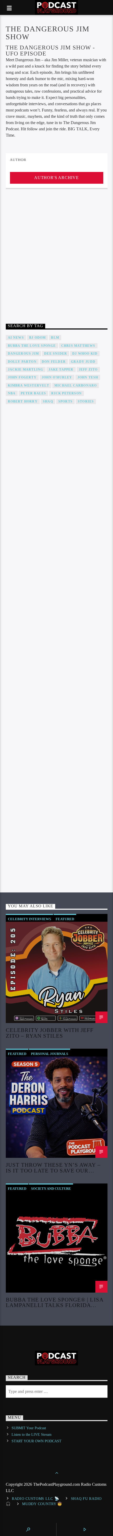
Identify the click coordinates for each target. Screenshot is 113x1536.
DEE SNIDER (55, 353)
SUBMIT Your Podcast (29, 1428)
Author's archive (56, 177)
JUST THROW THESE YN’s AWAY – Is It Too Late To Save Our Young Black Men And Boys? (53, 1167)
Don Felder (54, 362)
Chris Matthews (78, 346)
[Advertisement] (56, 254)
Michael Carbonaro (75, 385)
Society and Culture (51, 1189)
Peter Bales (33, 393)
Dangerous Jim (23, 353)
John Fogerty (22, 377)
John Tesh (88, 377)
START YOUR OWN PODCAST (36, 1441)
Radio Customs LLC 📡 (35, 1498)
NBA (12, 393)
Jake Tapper (61, 369)
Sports (65, 401)
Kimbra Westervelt (28, 385)
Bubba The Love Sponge (32, 346)
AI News (16, 337)
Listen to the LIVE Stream (32, 1435)
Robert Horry (23, 401)
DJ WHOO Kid (84, 353)
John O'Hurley (57, 377)
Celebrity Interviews (29, 919)
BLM (55, 337)
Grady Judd (83, 362)
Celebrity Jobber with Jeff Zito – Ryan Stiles (50, 1032)
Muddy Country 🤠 (42, 1504)
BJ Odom (37, 337)
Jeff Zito (88, 369)
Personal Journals (49, 1054)
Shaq (48, 401)
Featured (65, 919)
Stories (86, 401)
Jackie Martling (25, 369)
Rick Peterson (66, 393)
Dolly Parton (22, 362)
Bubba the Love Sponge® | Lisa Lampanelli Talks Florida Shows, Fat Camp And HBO (54, 1302)
